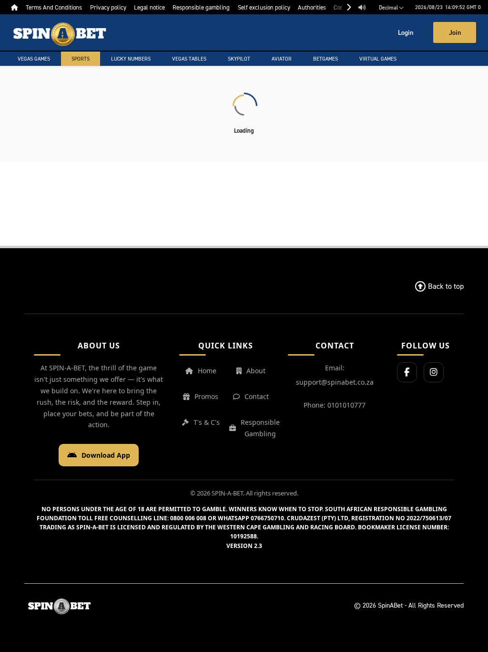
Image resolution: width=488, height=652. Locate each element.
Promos (206, 396)
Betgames (325, 58)
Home (207, 370)
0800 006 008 (188, 518)
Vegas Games (34, 58)
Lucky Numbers (131, 58)
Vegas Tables (189, 58)
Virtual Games (377, 58)
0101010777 (346, 405)
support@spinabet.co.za (335, 382)
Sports (80, 58)
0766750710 (267, 518)
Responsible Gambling (260, 428)
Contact (256, 396)
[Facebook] (407, 372)
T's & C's (206, 422)
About (255, 370)
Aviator (282, 58)
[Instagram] (434, 372)
